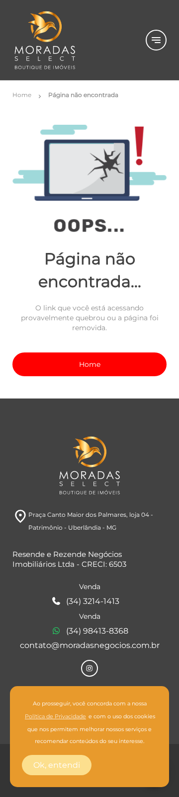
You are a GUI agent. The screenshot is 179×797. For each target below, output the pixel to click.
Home (89, 364)
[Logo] (73, 40)
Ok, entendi (56, 765)
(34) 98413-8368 (97, 631)
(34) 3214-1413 (92, 601)
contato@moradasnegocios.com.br (90, 645)
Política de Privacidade (55, 716)
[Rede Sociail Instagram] (89, 668)
